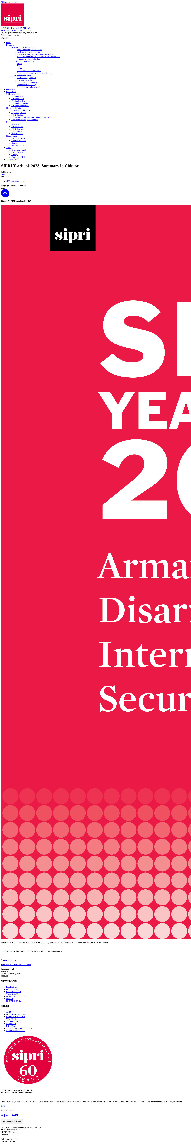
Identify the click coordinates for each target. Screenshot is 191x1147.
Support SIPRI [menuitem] (12, 159)
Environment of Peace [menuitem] (26, 80)
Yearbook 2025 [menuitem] (17, 99)
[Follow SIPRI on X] (10, 1116)
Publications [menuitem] (11, 92)
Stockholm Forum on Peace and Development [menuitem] (30, 117)
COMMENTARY (13, 1001)
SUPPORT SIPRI (13, 1021)
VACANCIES (12, 1019)
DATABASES (12, 989)
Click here (5, 951)
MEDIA (9, 998)
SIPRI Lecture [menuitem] (17, 115)
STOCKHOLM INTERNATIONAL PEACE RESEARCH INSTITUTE (16, 29)
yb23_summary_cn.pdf (15, 181)
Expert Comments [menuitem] (18, 141)
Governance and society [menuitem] (26, 85)
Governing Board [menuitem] (18, 150)
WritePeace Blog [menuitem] (18, 138)
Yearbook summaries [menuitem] (20, 106)
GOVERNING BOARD (16, 1014)
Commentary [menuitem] (11, 136)
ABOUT (10, 1012)
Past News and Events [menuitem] (20, 110)
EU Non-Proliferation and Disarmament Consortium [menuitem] (38, 57)
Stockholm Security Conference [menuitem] (24, 120)
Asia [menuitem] (18, 66)
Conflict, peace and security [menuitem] (22, 61)
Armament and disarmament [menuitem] (23, 47)
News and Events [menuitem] (13, 108)
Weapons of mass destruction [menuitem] (28, 59)
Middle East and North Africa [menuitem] (29, 71)
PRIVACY (10, 1026)
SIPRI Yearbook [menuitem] (13, 94)
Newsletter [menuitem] (15, 124)
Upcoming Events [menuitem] (18, 113)
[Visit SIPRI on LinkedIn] (13, 1115)
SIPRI (3, 174)
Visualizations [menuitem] (17, 134)
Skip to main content (9, 2)
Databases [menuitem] (10, 89)
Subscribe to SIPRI (13, 1122)
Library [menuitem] (14, 155)
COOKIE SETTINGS (15, 1031)
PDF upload (6, 177)
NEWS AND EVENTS (16, 996)
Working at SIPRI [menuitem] (18, 157)
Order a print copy (8, 960)
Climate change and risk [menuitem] (26, 78)
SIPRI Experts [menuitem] (17, 129)
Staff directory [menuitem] (17, 152)
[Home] (12, 26)
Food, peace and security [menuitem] (27, 82)
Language (5, 185)
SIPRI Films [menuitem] (16, 131)
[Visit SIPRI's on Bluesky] (2, 1115)
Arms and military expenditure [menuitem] (29, 49)
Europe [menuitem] (20, 68)
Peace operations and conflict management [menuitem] (34, 73)
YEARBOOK (12, 994)
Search (4, 35)
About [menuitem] (8, 148)
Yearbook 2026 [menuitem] (17, 96)
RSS (3, 1106)
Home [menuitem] (8, 42)
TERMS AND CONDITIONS (19, 1028)
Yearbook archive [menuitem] (18, 101)
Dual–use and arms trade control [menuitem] (30, 52)
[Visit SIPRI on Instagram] (7, 1115)
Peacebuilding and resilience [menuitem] (28, 87)
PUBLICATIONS (13, 991)
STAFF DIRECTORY (15, 1017)
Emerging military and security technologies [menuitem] (35, 54)
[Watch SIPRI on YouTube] (16, 1115)
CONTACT (11, 1024)
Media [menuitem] (8, 122)
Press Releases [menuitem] (17, 127)
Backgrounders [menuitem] (17, 145)
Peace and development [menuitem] (21, 75)
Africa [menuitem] (19, 64)
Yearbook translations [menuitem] (20, 103)
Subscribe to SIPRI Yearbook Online (16, 965)
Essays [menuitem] (14, 143)
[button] (5, 196)
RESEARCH (11, 987)
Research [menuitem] (10, 45)
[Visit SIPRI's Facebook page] (4, 1115)
